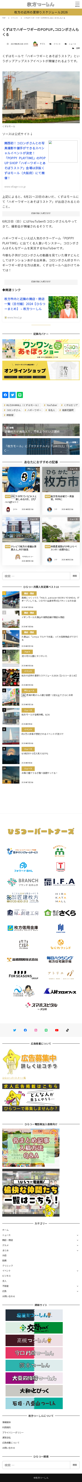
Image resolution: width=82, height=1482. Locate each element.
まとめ (5, 1250)
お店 (4, 1255)
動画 (4, 1260)
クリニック (7, 1265)
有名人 (51, 410)
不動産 (5, 1285)
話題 (78, 48)
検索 (75, 575)
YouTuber (51, 405)
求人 (4, 1280)
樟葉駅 (10, 415)
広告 (4, 1291)
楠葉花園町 (67, 410)
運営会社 (6, 1437)
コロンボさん (13, 410)
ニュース (72, 44)
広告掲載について (10, 1442)
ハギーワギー (34, 410)
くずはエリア (70, 405)
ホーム (5, 1229)
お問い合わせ (8, 1296)
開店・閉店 (7, 1239)
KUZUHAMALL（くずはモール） (23, 405)
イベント (57, 44)
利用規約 (6, 1427)
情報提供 (6, 1422)
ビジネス (6, 1275)
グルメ (5, 1245)
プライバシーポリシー (13, 1432)
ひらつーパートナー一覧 (14, 1077)
